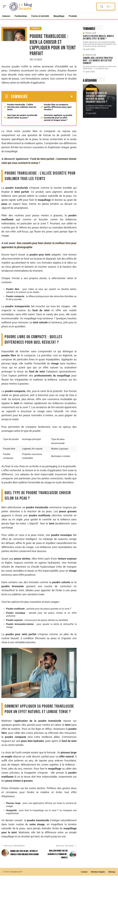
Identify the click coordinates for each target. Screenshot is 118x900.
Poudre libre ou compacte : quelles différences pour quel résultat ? (58, 107)
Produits (36, 28)
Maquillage (90, 33)
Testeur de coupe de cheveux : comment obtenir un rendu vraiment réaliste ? (96, 97)
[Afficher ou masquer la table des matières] (50, 96)
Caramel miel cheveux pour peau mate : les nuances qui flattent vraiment (98, 60)
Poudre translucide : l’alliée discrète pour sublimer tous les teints (21, 107)
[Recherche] (102, 6)
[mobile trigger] (5, 6)
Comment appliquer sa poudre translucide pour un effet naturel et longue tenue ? (58, 117)
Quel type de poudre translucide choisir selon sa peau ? (22, 116)
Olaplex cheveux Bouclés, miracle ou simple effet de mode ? (98, 37)
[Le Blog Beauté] (21, 6)
